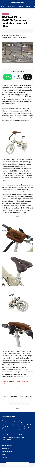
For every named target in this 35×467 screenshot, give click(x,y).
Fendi (26, 396)
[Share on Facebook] (6, 31)
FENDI (26, 94)
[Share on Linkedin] (14, 31)
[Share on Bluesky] (19, 464)
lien (11, 381)
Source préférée (28, 77)
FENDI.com (13, 367)
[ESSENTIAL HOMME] (17, 2)
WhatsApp (9, 77)
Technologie (8, 11)
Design (21, 396)
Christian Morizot (8, 35)
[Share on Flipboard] (11, 31)
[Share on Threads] (16, 464)
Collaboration (13, 396)
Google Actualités (18, 77)
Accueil (3, 11)
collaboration (18, 92)
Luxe (31, 396)
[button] (3, 2)
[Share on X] (8, 31)
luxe (18, 94)
